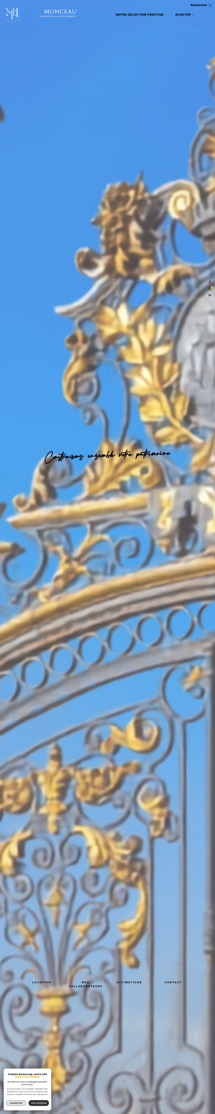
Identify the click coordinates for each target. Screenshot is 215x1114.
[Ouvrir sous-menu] (165, 15)
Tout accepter (39, 1103)
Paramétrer (16, 1103)
